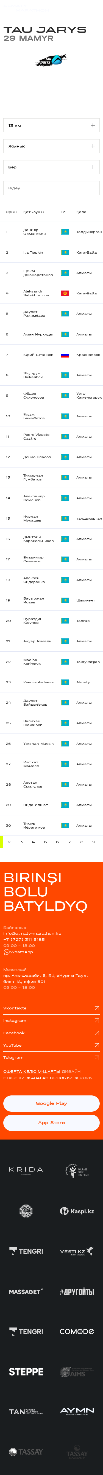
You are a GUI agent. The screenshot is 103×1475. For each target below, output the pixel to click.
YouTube (12, 1045)
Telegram (13, 1057)
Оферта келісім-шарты (31, 1071)
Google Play (51, 1103)
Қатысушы (33, 212)
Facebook (14, 1033)
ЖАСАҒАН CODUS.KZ (49, 1078)
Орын (11, 212)
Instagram (14, 1020)
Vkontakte (14, 1008)
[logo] (26, 8)
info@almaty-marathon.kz (32, 933)
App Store (51, 1122)
